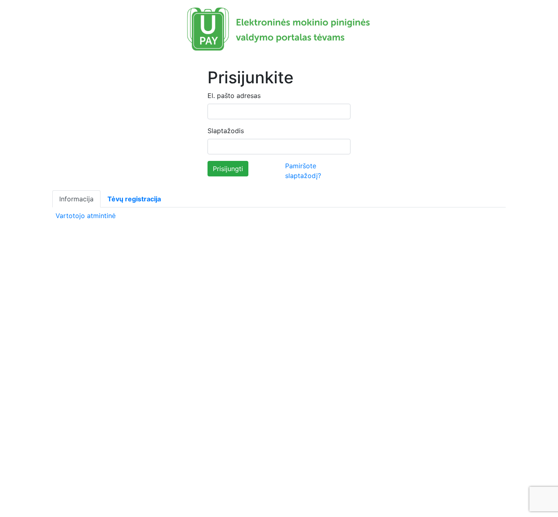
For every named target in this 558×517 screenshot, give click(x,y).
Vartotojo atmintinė (86, 216)
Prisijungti (228, 169)
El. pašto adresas (234, 95)
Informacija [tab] (76, 199)
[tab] (134, 198)
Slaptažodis (226, 131)
